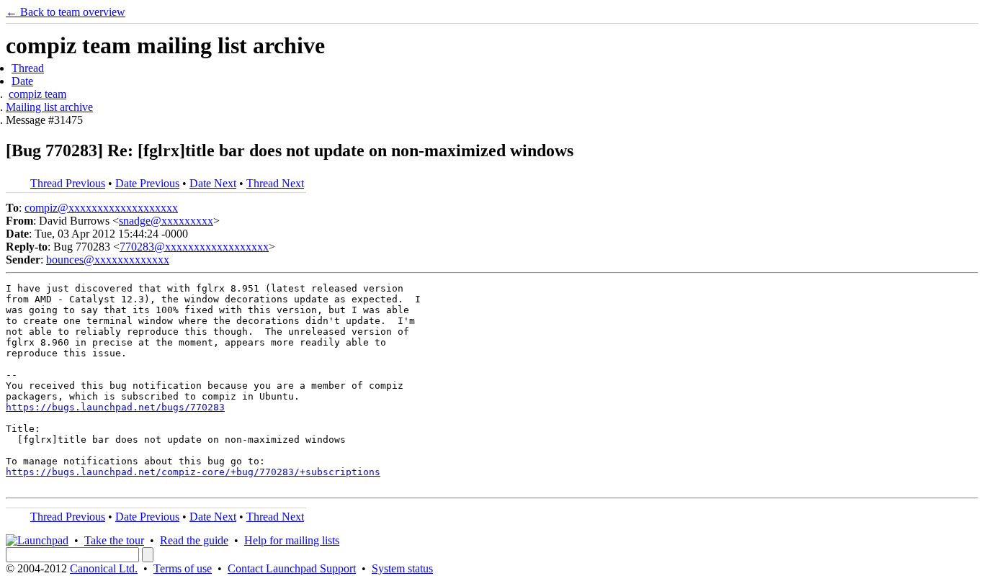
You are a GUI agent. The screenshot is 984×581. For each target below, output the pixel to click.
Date (22, 81)
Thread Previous (67, 183)
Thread (28, 68)
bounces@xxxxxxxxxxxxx (107, 259)
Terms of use (182, 568)
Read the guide (194, 540)
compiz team (37, 94)
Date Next (212, 183)
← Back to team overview (65, 12)
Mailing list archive (49, 107)
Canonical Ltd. (104, 568)
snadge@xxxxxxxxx (166, 221)
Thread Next (275, 183)
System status (402, 568)
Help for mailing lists (291, 540)
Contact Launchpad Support (292, 568)
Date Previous (147, 183)
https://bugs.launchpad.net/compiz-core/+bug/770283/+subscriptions (193, 472)
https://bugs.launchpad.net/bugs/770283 (115, 407)
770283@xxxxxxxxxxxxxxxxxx (194, 246)
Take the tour (114, 540)
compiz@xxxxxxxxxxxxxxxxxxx (101, 208)
